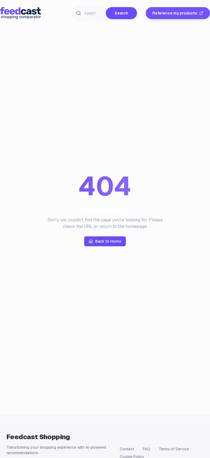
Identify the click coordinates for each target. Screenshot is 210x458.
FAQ (146, 449)
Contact (127, 449)
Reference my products (174, 13)
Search (121, 13)
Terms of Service (174, 449)
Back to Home (108, 241)
